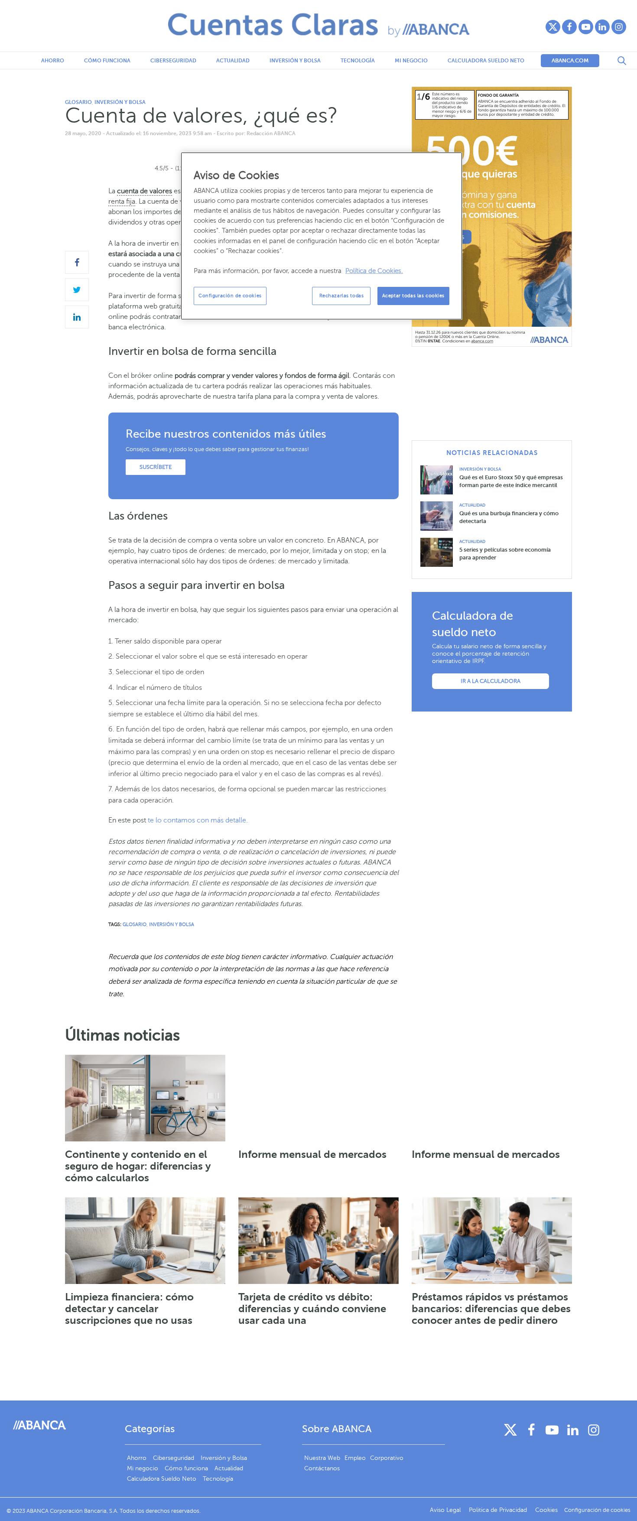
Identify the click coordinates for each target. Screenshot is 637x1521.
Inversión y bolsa (295, 61)
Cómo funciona (107, 61)
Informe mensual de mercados (312, 1154)
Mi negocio (411, 61)
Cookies (546, 1510)
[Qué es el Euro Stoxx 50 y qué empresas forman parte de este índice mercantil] (439, 479)
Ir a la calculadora (490, 681)
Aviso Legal (446, 1510)
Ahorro (52, 61)
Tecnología (358, 61)
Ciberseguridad (173, 61)
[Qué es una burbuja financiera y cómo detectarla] (439, 516)
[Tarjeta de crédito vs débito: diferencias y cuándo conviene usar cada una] (318, 1240)
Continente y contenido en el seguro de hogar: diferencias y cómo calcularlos (138, 1166)
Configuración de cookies (230, 296)
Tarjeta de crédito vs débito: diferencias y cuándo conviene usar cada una (312, 1308)
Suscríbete (156, 467)
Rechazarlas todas (341, 296)
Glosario (78, 102)
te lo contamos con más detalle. (198, 820)
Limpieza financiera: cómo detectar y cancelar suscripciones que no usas (129, 1308)
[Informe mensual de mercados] (318, 1098)
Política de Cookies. (374, 271)
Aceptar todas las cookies (413, 296)
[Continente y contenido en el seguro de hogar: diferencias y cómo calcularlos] (145, 1098)
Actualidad (233, 61)
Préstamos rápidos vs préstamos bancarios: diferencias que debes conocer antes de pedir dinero (491, 1308)
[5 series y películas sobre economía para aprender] (439, 552)
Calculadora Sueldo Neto (486, 61)
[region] (321, 236)
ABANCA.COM (570, 60)
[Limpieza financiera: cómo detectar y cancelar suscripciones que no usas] (145, 1240)
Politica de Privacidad (499, 1510)
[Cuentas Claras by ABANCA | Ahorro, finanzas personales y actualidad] (318, 25)
